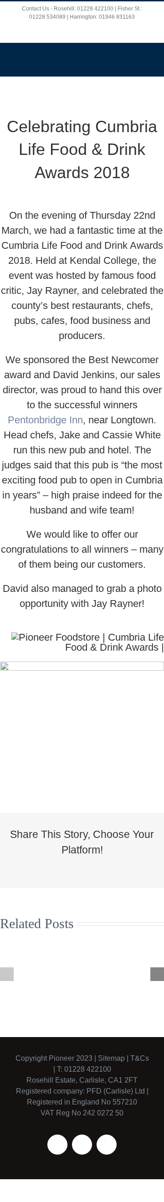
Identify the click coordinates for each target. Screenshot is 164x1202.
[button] (7, 974)
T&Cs (138, 1058)
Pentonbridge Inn (45, 420)
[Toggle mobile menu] (146, 57)
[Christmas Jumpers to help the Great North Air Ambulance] (36, 974)
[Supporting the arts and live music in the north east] (128, 974)
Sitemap (111, 1058)
